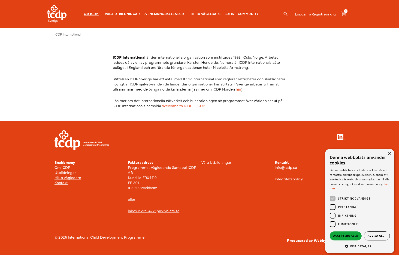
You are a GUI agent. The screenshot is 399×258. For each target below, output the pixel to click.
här (238, 88)
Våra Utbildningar (216, 162)
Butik (229, 13)
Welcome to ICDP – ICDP (183, 105)
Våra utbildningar (122, 13)
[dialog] (359, 201)
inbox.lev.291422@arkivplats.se (153, 210)
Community (248, 13)
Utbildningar (65, 172)
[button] (92, 14)
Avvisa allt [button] (377, 236)
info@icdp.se (286, 167)
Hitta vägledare (206, 13)
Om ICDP (91, 14)
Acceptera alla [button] (345, 236)
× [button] (389, 154)
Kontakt (61, 182)
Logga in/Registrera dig (315, 13)
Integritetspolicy (289, 178)
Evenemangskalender (163, 14)
